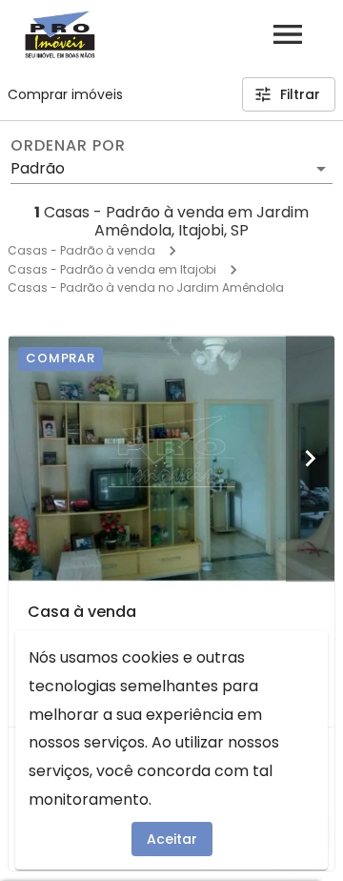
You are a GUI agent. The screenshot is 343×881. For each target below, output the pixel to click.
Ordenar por (67, 146)
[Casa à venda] (171, 458)
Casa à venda (82, 612)
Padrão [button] (37, 168)
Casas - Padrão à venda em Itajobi (112, 269)
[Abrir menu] (287, 34)
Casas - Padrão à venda (81, 250)
